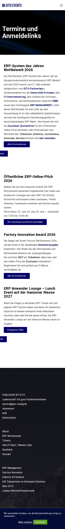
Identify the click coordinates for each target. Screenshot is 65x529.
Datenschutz (9, 417)
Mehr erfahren (25, 522)
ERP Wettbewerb (11, 436)
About (5, 431)
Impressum (8, 408)
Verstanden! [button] (40, 522)
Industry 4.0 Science (13, 477)
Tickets (6, 440)
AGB (4, 413)
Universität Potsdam (42, 92)
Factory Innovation (12, 472)
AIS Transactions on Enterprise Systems (23, 481)
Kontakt (6, 454)
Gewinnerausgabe (48, 244)
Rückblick (7, 449)
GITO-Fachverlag (33, 88)
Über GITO (7, 486)
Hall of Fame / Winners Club (17, 445)
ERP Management (11, 467)
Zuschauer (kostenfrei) (20, 125)
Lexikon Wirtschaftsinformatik (18, 490)
